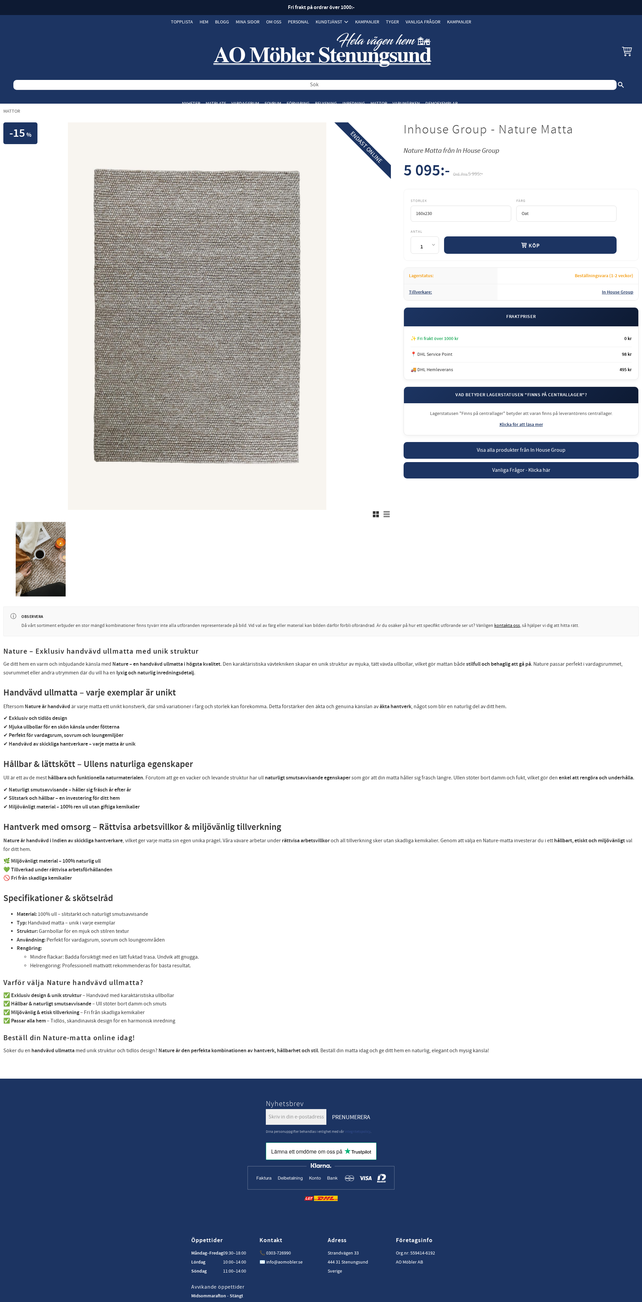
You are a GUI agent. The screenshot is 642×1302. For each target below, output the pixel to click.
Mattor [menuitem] (378, 103)
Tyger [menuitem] (392, 22)
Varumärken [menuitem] (406, 103)
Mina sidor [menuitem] (247, 22)
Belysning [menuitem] (326, 103)
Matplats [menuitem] (216, 103)
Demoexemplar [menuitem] (441, 103)
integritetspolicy (357, 1131)
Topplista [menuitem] (182, 22)
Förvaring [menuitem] (298, 103)
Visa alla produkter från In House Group (521, 450)
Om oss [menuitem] (273, 22)
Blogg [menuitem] (222, 22)
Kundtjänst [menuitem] (329, 22)
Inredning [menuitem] (353, 103)
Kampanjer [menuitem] (367, 22)
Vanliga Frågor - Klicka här (521, 470)
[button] (627, 51)
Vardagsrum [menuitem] (245, 103)
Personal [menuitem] (298, 22)
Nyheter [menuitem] (191, 103)
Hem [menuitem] (204, 22)
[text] (427, 172)
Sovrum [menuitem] (272, 103)
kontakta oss (507, 626)
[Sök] (621, 85)
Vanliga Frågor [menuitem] (423, 22)
